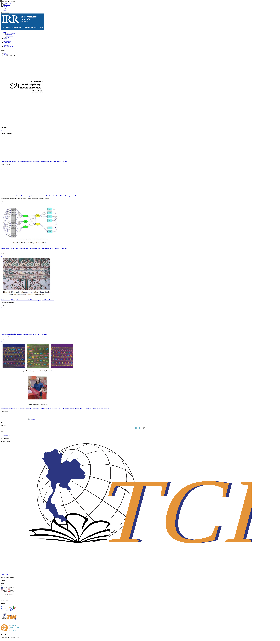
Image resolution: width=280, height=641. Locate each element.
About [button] (5, 32)
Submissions (9, 34)
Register (5, 8)
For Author (6, 433)
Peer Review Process (8, 46)
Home (5, 53)
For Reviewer (7, 435)
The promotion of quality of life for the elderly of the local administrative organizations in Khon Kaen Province (34, 161)
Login (5, 10)
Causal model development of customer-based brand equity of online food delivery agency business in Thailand (34, 248)
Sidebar (5, 6)
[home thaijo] (140, 428)
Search (2, 50)
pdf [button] (1, 130)
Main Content (7, 5)
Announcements (7, 41)
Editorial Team (9, 36)
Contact (8, 37)
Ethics (5, 43)
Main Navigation (7, 3)
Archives (6, 39)
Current (5, 38)
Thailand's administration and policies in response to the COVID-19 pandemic (24, 334)
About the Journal (10, 33)
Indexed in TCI (4, 574)
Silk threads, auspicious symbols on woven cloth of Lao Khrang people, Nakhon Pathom (27, 300)
